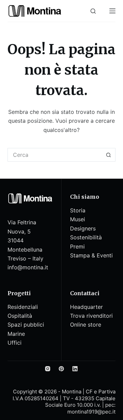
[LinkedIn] (75, 368)
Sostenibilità (86, 237)
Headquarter (86, 306)
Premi (77, 246)
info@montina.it (28, 267)
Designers (83, 228)
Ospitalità (20, 315)
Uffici (15, 342)
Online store (85, 324)
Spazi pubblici (26, 324)
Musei (77, 219)
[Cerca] (93, 11)
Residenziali (23, 306)
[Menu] (112, 11)
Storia (77, 210)
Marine (16, 333)
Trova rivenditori (91, 315)
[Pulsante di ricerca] (108, 155)
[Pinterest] (61, 368)
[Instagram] (47, 368)
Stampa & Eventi (91, 255)
